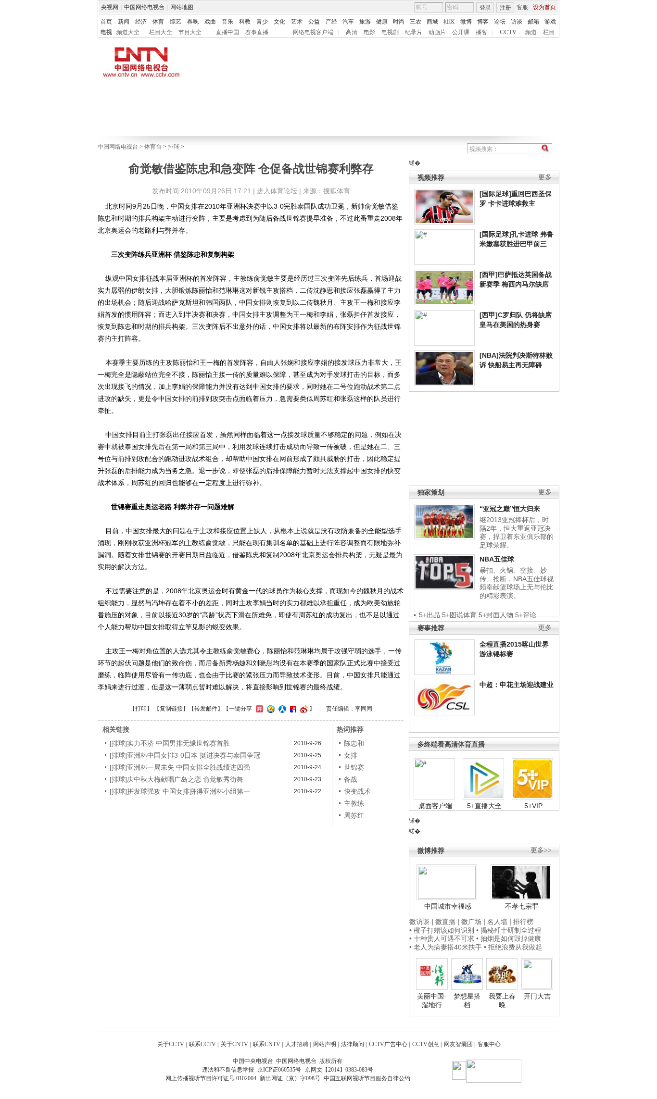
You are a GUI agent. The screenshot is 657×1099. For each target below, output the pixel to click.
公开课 (460, 32)
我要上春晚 (502, 1000)
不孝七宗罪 (522, 906)
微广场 (471, 921)
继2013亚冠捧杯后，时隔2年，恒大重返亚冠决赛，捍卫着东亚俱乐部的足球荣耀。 (517, 532)
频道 (531, 32)
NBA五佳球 (497, 559)
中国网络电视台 (144, 7)
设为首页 (544, 7)
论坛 (499, 21)
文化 (279, 21)
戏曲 (210, 21)
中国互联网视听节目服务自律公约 (367, 1078)
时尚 (398, 21)
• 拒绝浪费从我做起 (513, 947)
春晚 (193, 21)
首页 (106, 21)
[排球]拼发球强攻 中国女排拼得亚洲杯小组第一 (180, 791)
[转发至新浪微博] (303, 708)
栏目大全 (160, 32)
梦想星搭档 (467, 1000)
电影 (369, 32)
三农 (415, 21)
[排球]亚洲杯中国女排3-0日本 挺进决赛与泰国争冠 (185, 755)
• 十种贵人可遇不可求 (442, 938)
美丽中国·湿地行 (431, 1000)
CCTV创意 (425, 1044)
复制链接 (171, 708)
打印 (141, 708)
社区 (449, 21)
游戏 (550, 21)
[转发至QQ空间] (270, 708)
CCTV (508, 32)
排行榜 (523, 921)
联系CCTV (202, 1044)
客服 (522, 7)
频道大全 (127, 32)
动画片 (437, 32)
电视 (106, 32)
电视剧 (390, 32)
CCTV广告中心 (388, 1044)
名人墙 (497, 921)
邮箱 (533, 21)
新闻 (123, 21)
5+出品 (429, 615)
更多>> (541, 850)
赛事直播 (256, 32)
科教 (245, 21)
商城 (432, 21)
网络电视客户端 (313, 32)
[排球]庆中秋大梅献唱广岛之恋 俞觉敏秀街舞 (176, 779)
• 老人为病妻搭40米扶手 (445, 947)
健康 (382, 21)
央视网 (109, 7)
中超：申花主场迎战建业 (517, 684)
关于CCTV (170, 1044)
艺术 (297, 21)
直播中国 (227, 32)
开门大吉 (537, 996)
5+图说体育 (459, 615)
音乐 (227, 21)
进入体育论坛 (277, 191)
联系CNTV (266, 1044)
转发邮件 (205, 708)
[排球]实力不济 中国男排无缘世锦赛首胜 (170, 743)
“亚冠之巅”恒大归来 (510, 508)
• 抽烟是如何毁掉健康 (508, 938)
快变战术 (357, 791)
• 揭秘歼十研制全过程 (508, 930)
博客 (483, 21)
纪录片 (413, 32)
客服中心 (489, 1044)
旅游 (365, 21)
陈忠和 (354, 743)
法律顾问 (352, 1044)
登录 (485, 7)
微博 (466, 21)
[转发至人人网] (281, 708)
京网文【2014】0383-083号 (339, 1069)
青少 (262, 21)
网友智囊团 (458, 1044)
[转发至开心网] (258, 708)
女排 (350, 755)
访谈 (516, 21)
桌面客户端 (435, 806)
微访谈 (419, 921)
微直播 (445, 921)
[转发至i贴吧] (292, 708)
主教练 (354, 803)
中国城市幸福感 (447, 906)
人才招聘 (296, 1044)
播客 (481, 32)
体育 (158, 21)
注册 (505, 7)
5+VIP (533, 806)
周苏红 (354, 815)
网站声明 (324, 1044)
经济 (141, 21)
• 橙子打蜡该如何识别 (441, 930)
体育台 (153, 146)
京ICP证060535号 (279, 1069)
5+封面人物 (496, 615)
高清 (351, 32)
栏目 (549, 32)
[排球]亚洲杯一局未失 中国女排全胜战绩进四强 (180, 767)
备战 (350, 779)
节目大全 (190, 32)
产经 (331, 21)
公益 (314, 21)
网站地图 (181, 7)
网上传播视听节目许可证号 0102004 (210, 1078)
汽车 (348, 21)
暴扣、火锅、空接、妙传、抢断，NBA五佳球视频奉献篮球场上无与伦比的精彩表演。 (517, 582)
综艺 (175, 21)
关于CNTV (234, 1044)
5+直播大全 (484, 806)
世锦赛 (354, 767)
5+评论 (525, 615)
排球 (173, 146)
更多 (545, 177)
